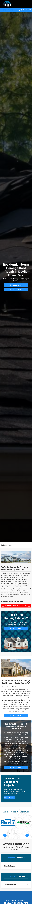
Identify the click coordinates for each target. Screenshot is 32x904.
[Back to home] (7, 4)
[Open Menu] (30, 4)
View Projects (9, 797)
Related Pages (6, 545)
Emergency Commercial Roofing (16, 606)
